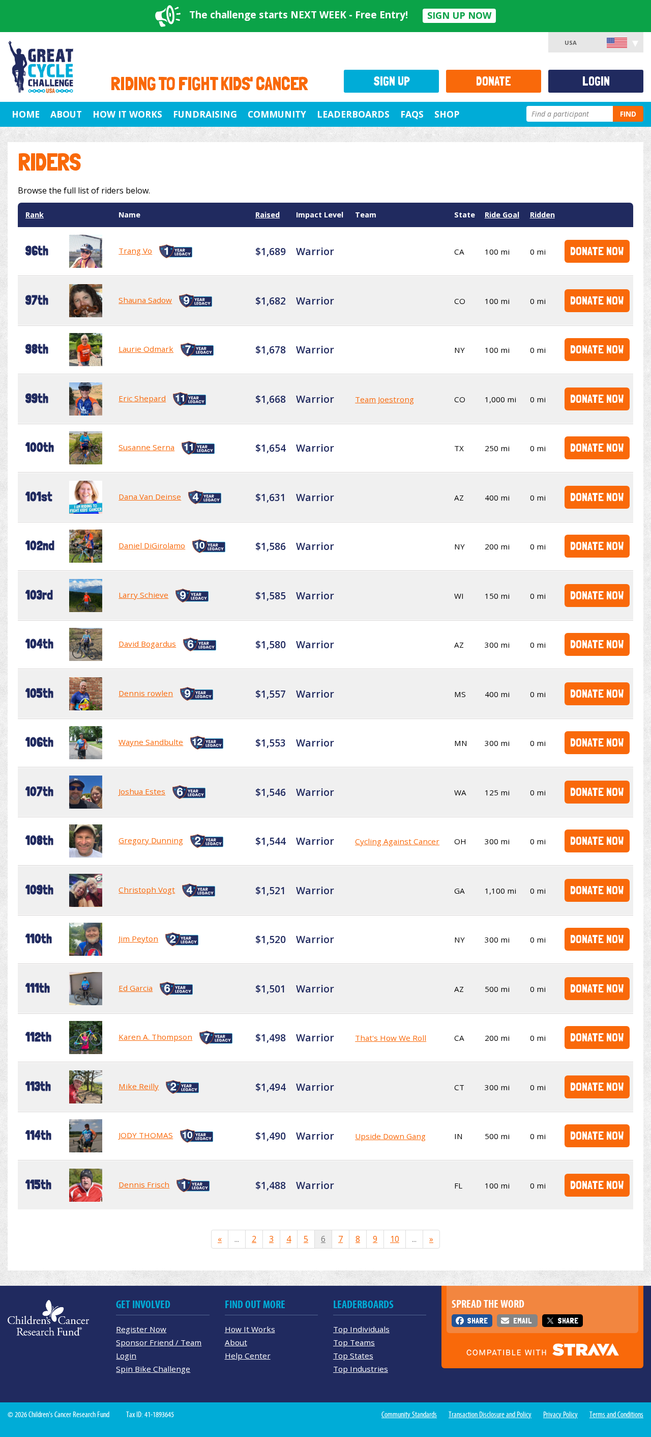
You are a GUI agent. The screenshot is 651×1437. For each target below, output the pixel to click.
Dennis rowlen (146, 693)
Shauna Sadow (145, 300)
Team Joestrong (384, 399)
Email (522, 1320)
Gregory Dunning (151, 840)
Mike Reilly (139, 1086)
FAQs (412, 114)
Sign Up (391, 81)
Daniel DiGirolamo (152, 545)
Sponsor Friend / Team (158, 1342)
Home (26, 114)
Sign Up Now (459, 15)
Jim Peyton (138, 938)
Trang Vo (135, 250)
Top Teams (354, 1342)
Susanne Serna (146, 447)
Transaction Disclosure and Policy (490, 1414)
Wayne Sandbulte (151, 742)
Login (596, 81)
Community (277, 114)
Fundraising (205, 114)
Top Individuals (361, 1329)
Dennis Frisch (144, 1184)
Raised (267, 214)
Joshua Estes (142, 791)
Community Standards (409, 1414)
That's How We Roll (390, 1038)
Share (477, 1320)
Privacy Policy (560, 1414)
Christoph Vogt (147, 890)
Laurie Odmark (146, 349)
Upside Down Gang (390, 1136)
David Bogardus (147, 644)
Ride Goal (502, 214)
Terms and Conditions (616, 1414)
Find (628, 114)
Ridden (542, 214)
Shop (446, 114)
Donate (493, 81)
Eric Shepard (142, 398)
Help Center (248, 1355)
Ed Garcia (136, 988)
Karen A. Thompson (155, 1037)
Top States (353, 1355)
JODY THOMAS (146, 1135)
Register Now (141, 1329)
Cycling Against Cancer (397, 841)
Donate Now (597, 251)
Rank (34, 214)
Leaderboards (353, 114)
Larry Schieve (143, 595)
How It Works (127, 114)
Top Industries (360, 1369)
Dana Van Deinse (150, 496)
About (66, 114)
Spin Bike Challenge (153, 1369)
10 (394, 1239)
